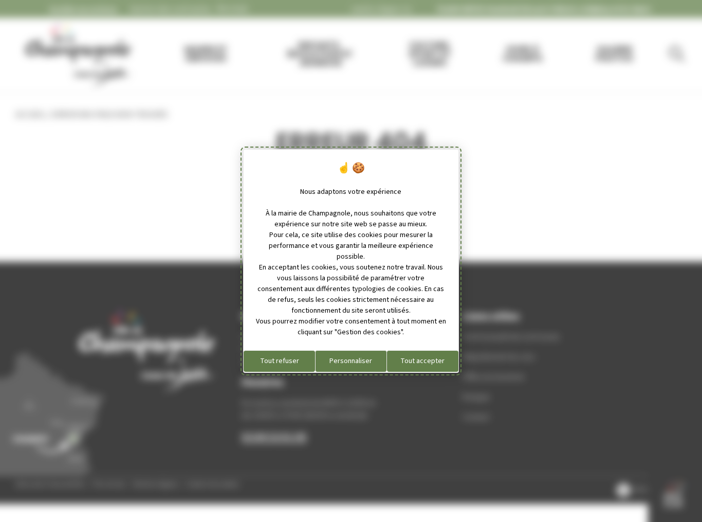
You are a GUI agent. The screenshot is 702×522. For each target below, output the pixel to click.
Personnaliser (350, 361)
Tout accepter (422, 361)
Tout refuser (279, 361)
